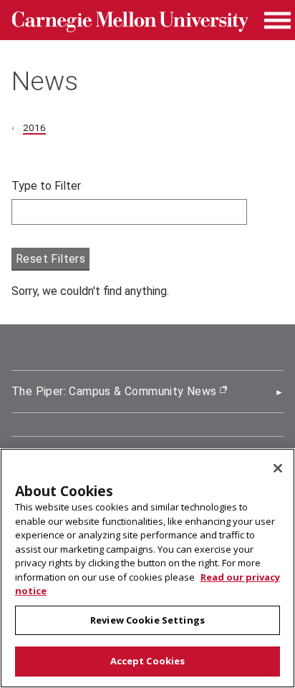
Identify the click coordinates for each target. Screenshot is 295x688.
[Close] (278, 468)
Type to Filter (46, 186)
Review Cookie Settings (147, 620)
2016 (34, 127)
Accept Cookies (147, 660)
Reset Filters (50, 259)
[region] (147, 568)
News (44, 81)
